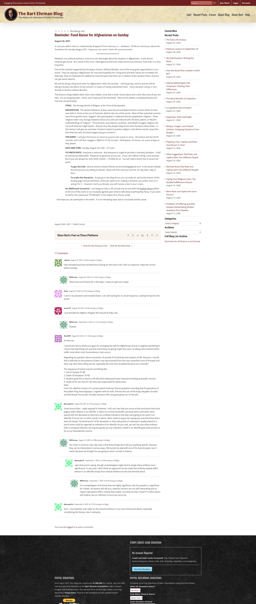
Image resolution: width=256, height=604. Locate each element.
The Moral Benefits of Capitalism (181, 98)
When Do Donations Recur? (142, 586)
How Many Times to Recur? (142, 594)
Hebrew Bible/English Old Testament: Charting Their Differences (178, 86)
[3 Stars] (62, 31)
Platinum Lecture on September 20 (182, 49)
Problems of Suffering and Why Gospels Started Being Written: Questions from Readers (180, 207)
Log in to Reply (96, 260)
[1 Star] (56, 31)
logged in (71, 527)
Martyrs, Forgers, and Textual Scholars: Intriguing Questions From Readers (182, 129)
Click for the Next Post (120, 245)
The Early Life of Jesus (176, 39)
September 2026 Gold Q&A (178, 117)
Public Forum (79, 224)
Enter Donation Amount (141, 601)
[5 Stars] (67, 31)
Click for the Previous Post (95, 245)
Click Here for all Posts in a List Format (182, 241)
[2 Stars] (59, 31)
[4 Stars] (64, 31)
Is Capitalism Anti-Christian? (179, 107)
